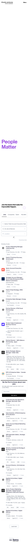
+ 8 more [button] (13, 254)
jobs (4, 214)
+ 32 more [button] (19, 337)
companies (11, 214)
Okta (7, 354)
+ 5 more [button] (13, 286)
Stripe (7, 326)
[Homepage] (7, 2)
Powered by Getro (23, 240)
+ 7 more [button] (21, 320)
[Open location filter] (24, 234)
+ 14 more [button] (20, 274)
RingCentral (9, 374)
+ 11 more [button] (17, 378)
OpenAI (8, 250)
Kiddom (8, 270)
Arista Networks (10, 282)
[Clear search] (24, 224)
